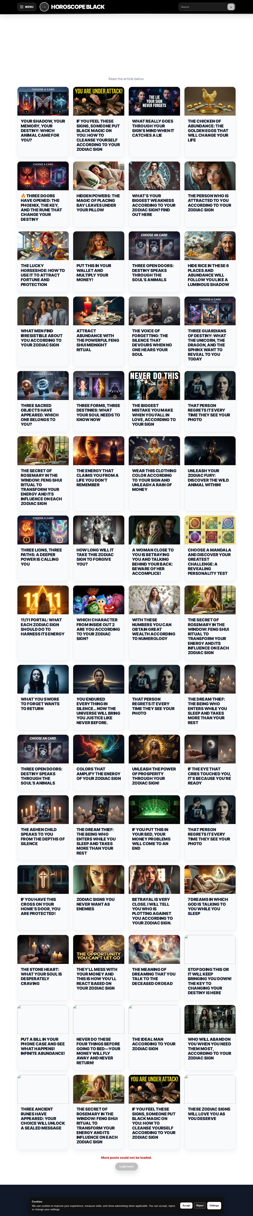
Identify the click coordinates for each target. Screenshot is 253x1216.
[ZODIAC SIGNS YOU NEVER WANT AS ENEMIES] (98, 879)
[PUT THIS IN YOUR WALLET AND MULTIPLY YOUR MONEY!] (98, 245)
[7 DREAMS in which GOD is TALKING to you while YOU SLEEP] (210, 879)
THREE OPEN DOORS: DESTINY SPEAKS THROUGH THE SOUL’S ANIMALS (153, 272)
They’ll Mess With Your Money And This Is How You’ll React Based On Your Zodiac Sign (96, 979)
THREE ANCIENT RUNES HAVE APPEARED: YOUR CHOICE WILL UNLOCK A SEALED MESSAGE (43, 1118)
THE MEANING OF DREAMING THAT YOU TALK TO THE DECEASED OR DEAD (154, 976)
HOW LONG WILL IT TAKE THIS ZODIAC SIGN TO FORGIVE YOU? (95, 557)
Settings (214, 1205)
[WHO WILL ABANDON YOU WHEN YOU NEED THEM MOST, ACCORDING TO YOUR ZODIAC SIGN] (210, 1019)
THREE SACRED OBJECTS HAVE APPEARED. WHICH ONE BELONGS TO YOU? (40, 415)
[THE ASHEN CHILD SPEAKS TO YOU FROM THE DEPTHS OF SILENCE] (43, 809)
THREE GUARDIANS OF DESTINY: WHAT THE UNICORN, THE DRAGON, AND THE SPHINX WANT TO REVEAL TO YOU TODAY (207, 344)
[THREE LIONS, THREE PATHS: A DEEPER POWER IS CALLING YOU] (43, 530)
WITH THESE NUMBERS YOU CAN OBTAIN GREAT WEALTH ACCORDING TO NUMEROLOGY (153, 629)
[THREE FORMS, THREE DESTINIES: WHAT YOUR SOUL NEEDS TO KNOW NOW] (98, 385)
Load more (127, 1166)
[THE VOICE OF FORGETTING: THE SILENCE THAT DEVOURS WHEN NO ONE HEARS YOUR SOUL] (154, 311)
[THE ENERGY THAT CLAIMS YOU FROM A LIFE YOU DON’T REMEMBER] (98, 450)
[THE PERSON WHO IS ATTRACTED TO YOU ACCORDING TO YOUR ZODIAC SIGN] (210, 176)
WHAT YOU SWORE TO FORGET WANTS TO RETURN (40, 704)
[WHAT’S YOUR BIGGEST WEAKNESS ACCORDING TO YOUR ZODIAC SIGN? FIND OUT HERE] (154, 176)
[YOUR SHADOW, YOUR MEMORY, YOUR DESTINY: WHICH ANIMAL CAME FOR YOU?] (43, 101)
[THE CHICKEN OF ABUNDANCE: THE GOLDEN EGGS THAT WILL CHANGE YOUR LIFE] (210, 101)
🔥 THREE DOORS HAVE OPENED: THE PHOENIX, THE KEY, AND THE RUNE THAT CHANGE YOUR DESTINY (41, 207)
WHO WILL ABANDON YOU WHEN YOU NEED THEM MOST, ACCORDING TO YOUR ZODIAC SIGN (209, 1048)
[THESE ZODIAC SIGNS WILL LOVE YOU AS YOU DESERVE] (210, 1089)
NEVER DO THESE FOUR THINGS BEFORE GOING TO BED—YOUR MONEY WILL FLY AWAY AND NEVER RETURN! (98, 1051)
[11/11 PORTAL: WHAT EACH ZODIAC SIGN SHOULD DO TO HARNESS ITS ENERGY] (43, 600)
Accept (186, 1205)
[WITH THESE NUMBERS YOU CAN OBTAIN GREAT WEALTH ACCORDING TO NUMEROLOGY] (154, 600)
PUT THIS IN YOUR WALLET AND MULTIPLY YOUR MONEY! (93, 272)
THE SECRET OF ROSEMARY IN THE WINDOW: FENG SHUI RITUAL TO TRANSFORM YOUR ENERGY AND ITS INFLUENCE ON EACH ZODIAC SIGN (41, 487)
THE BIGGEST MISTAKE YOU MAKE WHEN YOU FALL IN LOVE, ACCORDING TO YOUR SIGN (154, 415)
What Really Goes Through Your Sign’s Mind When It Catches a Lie (153, 128)
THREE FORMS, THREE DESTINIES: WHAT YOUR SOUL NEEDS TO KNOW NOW (98, 412)
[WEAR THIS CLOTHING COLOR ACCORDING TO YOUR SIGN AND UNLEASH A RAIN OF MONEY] (154, 450)
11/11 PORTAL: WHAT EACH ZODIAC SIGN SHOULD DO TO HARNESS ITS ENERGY (42, 626)
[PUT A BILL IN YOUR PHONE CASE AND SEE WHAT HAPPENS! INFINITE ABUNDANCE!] (43, 1019)
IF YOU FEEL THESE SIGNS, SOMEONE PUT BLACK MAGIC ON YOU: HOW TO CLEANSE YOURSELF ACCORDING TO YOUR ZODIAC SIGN (98, 135)
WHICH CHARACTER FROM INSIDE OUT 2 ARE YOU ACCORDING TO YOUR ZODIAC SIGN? (98, 629)
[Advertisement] (126, 41)
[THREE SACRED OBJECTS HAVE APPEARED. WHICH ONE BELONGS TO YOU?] (43, 385)
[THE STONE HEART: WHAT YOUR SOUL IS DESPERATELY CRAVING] (43, 949)
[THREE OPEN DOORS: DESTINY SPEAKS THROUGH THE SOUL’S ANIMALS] (154, 245)
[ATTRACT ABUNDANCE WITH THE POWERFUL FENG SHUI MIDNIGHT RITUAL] (98, 311)
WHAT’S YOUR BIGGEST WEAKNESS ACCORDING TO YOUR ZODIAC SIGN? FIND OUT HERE (154, 205)
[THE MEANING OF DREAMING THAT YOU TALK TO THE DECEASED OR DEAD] (154, 949)
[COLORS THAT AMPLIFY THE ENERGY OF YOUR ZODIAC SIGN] (98, 749)
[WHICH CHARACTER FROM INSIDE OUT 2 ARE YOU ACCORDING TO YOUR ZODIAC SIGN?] (98, 600)
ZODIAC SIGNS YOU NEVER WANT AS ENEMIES (95, 904)
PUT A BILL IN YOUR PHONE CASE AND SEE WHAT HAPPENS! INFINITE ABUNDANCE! (43, 1046)
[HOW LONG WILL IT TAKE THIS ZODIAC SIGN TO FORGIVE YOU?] (98, 530)
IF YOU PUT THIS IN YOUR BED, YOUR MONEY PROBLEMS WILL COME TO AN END (151, 839)
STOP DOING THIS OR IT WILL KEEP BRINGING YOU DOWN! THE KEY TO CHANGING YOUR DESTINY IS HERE (210, 981)
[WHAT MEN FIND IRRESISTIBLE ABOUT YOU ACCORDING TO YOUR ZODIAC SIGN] (43, 311)
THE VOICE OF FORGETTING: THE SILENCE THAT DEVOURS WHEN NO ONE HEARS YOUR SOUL (152, 342)
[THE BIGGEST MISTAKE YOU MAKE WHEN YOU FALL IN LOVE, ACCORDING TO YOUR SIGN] (154, 385)
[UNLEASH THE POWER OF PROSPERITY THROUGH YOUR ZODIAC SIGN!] (154, 749)
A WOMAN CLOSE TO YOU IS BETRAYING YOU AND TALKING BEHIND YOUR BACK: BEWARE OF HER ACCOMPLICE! (153, 562)
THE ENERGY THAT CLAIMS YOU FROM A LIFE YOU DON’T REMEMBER (97, 477)
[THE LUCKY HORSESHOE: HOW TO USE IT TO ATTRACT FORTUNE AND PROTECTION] (43, 245)
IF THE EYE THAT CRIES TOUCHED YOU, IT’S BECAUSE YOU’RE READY (209, 776)
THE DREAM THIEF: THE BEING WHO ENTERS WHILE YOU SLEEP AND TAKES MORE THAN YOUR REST (207, 711)
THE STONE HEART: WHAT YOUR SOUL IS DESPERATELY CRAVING (41, 976)
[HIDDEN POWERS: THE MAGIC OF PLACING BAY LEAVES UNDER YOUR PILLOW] (98, 176)
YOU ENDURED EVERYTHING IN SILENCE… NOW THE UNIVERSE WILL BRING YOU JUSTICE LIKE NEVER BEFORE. (98, 711)
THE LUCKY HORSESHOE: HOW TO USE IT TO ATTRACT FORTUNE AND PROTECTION (43, 275)
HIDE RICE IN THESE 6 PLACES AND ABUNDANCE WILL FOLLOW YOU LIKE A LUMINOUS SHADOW (208, 275)
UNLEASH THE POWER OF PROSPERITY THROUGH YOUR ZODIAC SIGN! (154, 776)
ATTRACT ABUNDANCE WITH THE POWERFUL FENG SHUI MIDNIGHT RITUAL (97, 340)
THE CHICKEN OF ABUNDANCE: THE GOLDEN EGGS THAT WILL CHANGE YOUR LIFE (208, 130)
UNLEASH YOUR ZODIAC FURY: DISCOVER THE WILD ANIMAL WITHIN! (208, 477)
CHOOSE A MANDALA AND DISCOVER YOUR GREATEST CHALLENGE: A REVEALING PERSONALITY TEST (209, 562)
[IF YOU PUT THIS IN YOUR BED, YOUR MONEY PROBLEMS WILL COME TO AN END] (154, 809)
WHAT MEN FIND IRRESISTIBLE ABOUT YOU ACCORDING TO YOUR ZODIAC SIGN (41, 337)
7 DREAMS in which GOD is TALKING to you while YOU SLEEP (208, 906)
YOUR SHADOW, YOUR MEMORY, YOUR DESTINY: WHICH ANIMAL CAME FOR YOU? (43, 130)
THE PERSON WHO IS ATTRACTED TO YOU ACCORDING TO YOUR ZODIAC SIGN (209, 202)
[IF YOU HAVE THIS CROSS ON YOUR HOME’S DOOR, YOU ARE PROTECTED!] (43, 879)
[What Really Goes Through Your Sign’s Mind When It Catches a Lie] (154, 101)
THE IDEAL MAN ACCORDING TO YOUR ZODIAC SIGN (154, 1044)
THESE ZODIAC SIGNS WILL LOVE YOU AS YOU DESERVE (209, 1114)
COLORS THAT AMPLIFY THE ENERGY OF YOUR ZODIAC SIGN (98, 774)
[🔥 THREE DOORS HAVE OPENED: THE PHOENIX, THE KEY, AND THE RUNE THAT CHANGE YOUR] (43, 176)
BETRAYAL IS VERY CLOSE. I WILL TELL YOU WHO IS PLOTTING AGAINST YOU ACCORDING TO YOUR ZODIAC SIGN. (152, 911)
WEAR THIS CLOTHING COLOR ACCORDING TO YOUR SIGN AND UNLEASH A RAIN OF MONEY (154, 480)
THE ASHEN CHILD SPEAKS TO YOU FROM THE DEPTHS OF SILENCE (43, 836)
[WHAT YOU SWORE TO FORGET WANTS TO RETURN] (43, 679)
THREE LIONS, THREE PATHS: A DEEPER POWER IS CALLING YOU (41, 557)
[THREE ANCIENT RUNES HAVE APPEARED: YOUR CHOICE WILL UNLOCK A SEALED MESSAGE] (43, 1089)
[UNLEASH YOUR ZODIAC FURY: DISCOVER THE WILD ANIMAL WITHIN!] (210, 450)
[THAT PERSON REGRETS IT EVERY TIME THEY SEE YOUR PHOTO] (210, 385)
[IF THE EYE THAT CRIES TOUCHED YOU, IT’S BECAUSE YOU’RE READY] (210, 749)
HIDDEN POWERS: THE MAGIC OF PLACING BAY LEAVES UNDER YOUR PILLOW (98, 202)
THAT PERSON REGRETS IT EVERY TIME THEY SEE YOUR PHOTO (209, 412)
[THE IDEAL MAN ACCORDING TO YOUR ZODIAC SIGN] (154, 1019)
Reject (199, 1205)
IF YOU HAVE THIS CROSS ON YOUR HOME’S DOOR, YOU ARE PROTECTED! (40, 906)
